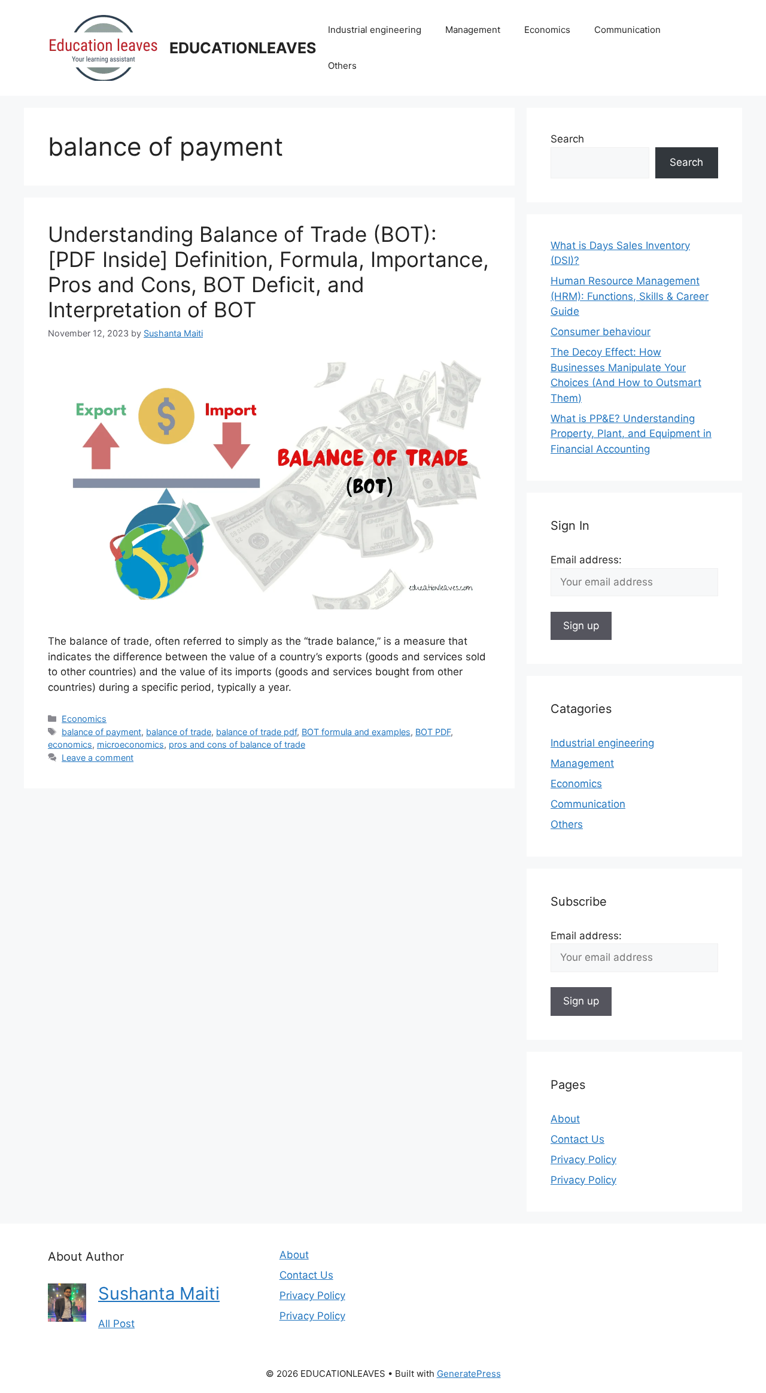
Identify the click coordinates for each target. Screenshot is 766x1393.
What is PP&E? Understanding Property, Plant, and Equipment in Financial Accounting (631, 433)
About (565, 1119)
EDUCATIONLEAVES (242, 48)
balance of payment (101, 732)
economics (70, 744)
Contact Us (577, 1139)
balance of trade (178, 732)
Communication (627, 29)
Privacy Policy (583, 1160)
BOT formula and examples (356, 732)
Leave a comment (97, 757)
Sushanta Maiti (159, 1293)
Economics (547, 29)
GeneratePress (469, 1373)
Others (342, 65)
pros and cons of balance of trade (237, 744)
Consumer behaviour (601, 332)
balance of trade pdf (256, 732)
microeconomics (130, 744)
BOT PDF (433, 732)
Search (567, 139)
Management (472, 29)
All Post (116, 1324)
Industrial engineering (374, 29)
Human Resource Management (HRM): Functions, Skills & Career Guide (630, 296)
